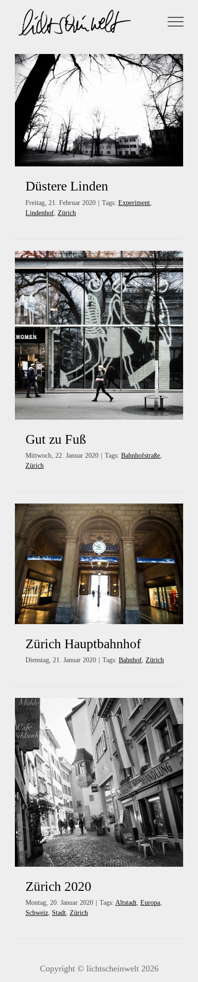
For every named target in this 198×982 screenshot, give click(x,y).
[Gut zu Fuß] (99, 335)
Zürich (67, 213)
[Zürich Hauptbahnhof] (99, 564)
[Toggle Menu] (176, 22)
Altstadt (125, 902)
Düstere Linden (66, 185)
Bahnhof (130, 660)
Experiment (134, 202)
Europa (150, 902)
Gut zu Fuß (55, 439)
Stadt (59, 912)
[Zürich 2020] (99, 782)
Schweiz (36, 912)
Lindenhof (39, 213)
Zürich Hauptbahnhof (83, 643)
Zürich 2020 (58, 886)
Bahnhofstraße (140, 455)
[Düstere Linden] (99, 110)
